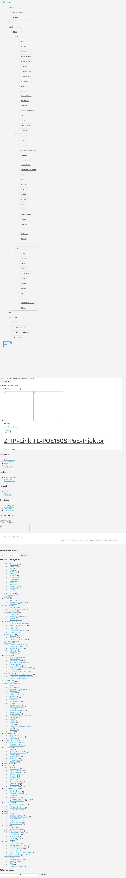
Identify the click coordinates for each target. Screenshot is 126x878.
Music (12, 590)
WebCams (13, 762)
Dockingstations (15, 792)
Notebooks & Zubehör (12, 788)
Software (7, 813)
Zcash (23, 308)
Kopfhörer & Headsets (18, 753)
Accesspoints (14, 769)
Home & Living (9, 682)
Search (24, 555)
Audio (12, 685)
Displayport (14, 698)
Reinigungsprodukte (17, 859)
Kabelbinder (14, 708)
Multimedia (8, 747)
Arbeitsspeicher (9, 595)
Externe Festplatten (17, 645)
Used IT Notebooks (17, 849)
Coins (15, 32)
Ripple (23, 229)
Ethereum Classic (28, 150)
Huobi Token (26, 165)
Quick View (8, 430)
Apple (6, 563)
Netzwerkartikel (16, 771)
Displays (7, 606)
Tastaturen (14, 632)
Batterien (13, 636)
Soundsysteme (15, 760)
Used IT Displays (16, 843)
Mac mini (13, 584)
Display (12, 696)
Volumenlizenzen (16, 824)
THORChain (25, 273)
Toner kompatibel (16, 866)
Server (6, 811)
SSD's (6, 826)
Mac (11, 582)
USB (11, 719)
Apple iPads (14, 565)
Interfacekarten (15, 705)
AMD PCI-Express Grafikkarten (21, 675)
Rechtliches (13, 317)
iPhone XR (13, 581)
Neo (22, 209)
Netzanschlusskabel (17, 710)
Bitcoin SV (25, 76)
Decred (23, 120)
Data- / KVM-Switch (17, 694)
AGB (14, 322)
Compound (25, 101)
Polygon (24, 224)
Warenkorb (17, 12)
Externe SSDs (15, 827)
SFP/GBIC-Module (16, 781)
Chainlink (24, 91)
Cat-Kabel (13, 691)
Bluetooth (13, 687)
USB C (12, 724)
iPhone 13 (13, 577)
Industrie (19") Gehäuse (18, 662)
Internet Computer (28, 170)
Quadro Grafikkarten (17, 678)
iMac (11, 568)
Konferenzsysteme (16, 751)
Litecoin (24, 189)
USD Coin (24, 288)
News (11, 27)
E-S (18, 135)
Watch (12, 593)
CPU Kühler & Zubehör (18, 602)
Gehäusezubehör (16, 661)
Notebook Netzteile (17, 794)
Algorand (24, 46)
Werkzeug (13, 730)
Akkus (12, 790)
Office (12, 820)
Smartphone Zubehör (17, 833)
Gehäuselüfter (15, 659)
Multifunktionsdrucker (17, 616)
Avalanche (25, 51)
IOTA (22, 175)
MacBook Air (14, 586)
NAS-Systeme (9, 763)
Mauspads (13, 629)
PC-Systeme (8, 802)
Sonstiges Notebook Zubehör (20, 799)
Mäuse (12, 627)
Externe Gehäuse (16, 657)
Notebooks (14, 795)
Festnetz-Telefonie (10, 641)
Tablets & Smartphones (12, 831)
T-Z (18, 248)
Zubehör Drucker (16, 620)
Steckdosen (14, 717)
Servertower (14, 669)
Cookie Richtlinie (19, 327)
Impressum (17, 337)
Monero (24, 199)
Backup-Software (16, 815)
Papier (12, 857)
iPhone (12, 574)
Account (12, 7)
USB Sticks (13, 653)
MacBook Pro (14, 588)
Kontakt (12, 313)
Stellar (24, 244)
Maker (23, 194)
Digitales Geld (26, 125)
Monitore (13, 611)
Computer (13, 692)
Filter (43, 874)
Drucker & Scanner (11, 613)
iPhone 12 (13, 575)
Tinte (11, 863)
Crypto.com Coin (27, 110)
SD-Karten (13, 652)
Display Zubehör (16, 607)
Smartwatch (14, 836)
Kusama (24, 184)
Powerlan (13, 776)
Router (12, 779)
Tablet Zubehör (15, 838)
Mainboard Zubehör (17, 742)
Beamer (7, 597)
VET (22, 293)
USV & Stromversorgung (18, 639)
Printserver (14, 778)
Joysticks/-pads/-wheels (19, 623)
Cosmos (24, 106)
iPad (11, 570)
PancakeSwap (26, 214)
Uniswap (24, 283)
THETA (23, 268)
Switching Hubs (15, 783)
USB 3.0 (12, 723)
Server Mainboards (17, 746)
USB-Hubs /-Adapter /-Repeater (22, 726)
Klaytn (23, 179)
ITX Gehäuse (14, 664)
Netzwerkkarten (16, 774)
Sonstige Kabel (15, 714)
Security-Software (16, 822)
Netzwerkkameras (16, 772)
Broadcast (13, 749)
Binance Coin (26, 56)
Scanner (13, 618)
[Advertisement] (63, 363)
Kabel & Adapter (10, 684)
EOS (22, 140)
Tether (24, 258)
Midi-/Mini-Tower (16, 666)
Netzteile (7, 765)
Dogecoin (24, 130)
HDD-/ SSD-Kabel (16, 701)
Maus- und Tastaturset (18, 625)
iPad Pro (13, 572)
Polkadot (25, 219)
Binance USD (25, 61)
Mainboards (14, 744)
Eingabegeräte (9, 622)
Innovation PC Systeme (18, 804)
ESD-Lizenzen (15, 818)
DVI (11, 700)
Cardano (24, 86)
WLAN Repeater (15, 787)
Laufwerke (8, 733)
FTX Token (25, 160)
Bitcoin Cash (26, 71)
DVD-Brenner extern (17, 737)
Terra (23, 253)
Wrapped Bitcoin (27, 303)
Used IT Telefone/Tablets (19, 854)
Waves (23, 298)
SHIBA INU (24, 234)
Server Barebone (16, 810)
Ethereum (25, 145)
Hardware (7, 680)
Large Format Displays (18, 609)
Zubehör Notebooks (17, 801)
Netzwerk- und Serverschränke (21, 668)
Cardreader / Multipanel (18, 689)
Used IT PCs (14, 850)
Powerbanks (14, 637)
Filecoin (24, 155)
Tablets (12, 840)
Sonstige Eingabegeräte (18, 630)
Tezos (23, 263)
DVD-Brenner (14, 735)
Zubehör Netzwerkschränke (20, 671)
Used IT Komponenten (18, 847)
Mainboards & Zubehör (12, 740)
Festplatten (8, 643)
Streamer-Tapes (15, 861)
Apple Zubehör (15, 567)
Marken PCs (14, 806)
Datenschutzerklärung (22, 332)
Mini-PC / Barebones (17, 808)
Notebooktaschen (16, 797)
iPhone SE (13, 579)
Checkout (17, 17)
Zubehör (13, 732)
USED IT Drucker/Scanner (19, 845)
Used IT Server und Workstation (21, 852)
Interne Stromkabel (17, 707)
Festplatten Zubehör (17, 646)
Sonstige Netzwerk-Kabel (19, 716)
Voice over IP (14, 785)
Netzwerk (13, 712)
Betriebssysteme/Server (18, 817)
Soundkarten (14, 758)
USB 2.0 (12, 721)
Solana (23, 239)
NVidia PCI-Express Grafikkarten (22, 677)
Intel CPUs (13, 604)
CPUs (6, 598)
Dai (22, 115)
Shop (11, 22)
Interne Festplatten (17, 648)
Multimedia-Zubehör (17, 756)
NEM (22, 204)
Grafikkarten (8, 673)
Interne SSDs (14, 829)
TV (11, 591)
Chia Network (26, 96)
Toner (12, 865)
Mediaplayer (14, 755)
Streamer (13, 739)
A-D (18, 37)
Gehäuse (7, 655)
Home (2, 379)
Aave (22, 41)
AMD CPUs (13, 600)
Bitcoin (24, 66)
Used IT (7, 842)
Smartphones (14, 834)
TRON (23, 278)
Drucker (13, 614)
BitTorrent (25, 81)
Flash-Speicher (9, 650)
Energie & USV (9, 634)
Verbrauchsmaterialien (12, 856)
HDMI (12, 703)
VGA (11, 728)
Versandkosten (13, 427)
